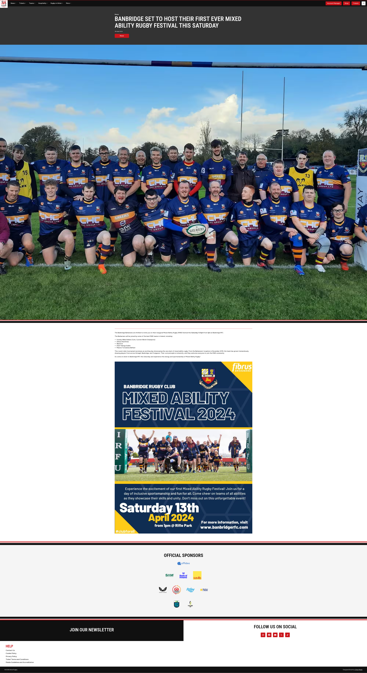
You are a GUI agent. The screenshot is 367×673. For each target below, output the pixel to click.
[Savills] (197, 575)
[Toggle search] (363, 3)
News (13, 3)
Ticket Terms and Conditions (17, 659)
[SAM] (170, 575)
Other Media (358, 670)
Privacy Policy (11, 656)
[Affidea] (183, 563)
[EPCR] (190, 604)
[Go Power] (176, 590)
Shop (346, 3)
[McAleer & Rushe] (204, 589)
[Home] (4, 4)
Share (122, 36)
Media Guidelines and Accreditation (20, 662)
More (68, 3)
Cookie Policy (11, 653)
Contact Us (10, 650)
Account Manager (333, 3)
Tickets (22, 3)
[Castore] (163, 590)
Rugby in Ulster (56, 3)
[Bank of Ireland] (183, 575)
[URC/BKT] (176, 604)
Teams (31, 3)
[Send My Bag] (190, 590)
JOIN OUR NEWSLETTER (92, 629)
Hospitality (42, 3)
